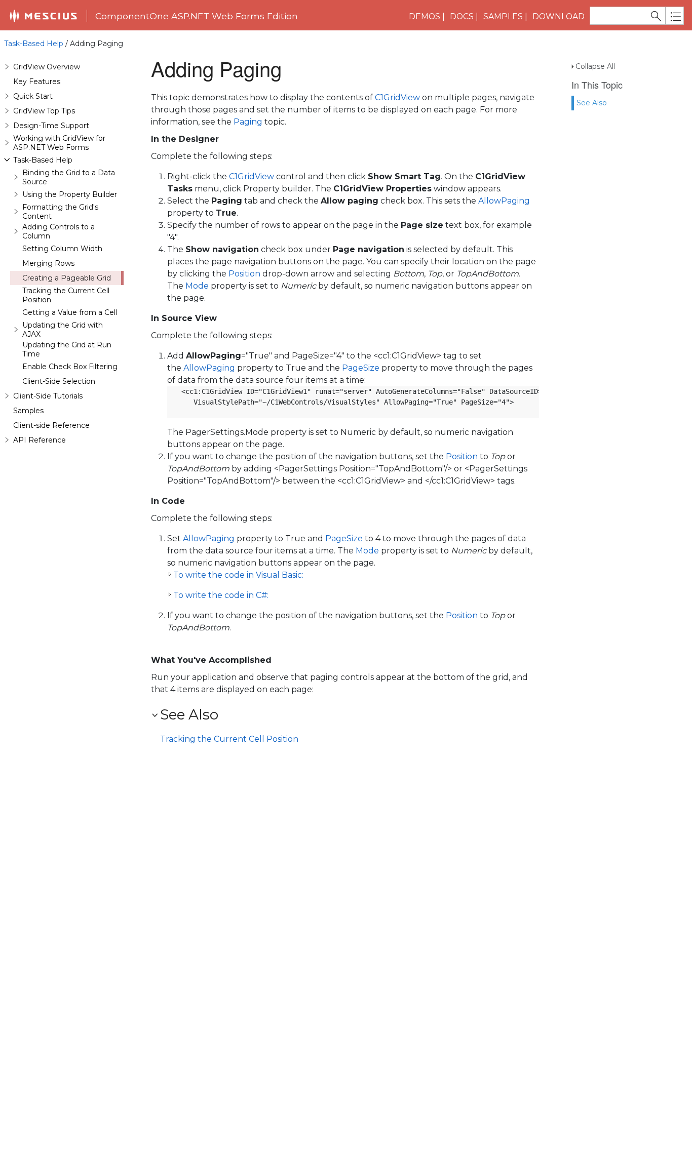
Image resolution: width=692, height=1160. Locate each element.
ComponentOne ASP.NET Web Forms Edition (196, 16)
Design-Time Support (51, 125)
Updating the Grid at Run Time (66, 349)
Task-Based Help (33, 43)
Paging (248, 122)
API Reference (39, 440)
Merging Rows (48, 263)
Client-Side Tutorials (48, 396)
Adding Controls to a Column (58, 231)
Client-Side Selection (58, 381)
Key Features (36, 81)
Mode (197, 286)
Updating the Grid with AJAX (62, 330)
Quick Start (33, 96)
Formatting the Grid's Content (60, 212)
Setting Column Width (62, 248)
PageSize (360, 368)
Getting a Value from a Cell (69, 312)
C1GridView (397, 97)
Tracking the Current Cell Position (65, 295)
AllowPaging (504, 201)
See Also (591, 102)
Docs (462, 16)
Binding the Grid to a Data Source (68, 177)
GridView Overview (46, 66)
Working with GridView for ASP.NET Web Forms (59, 143)
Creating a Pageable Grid (66, 278)
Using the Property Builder (69, 194)
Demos (424, 16)
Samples (503, 16)
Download (558, 16)
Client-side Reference (51, 425)
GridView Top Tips (44, 110)
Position (244, 273)
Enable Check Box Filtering (70, 366)
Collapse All (595, 66)
